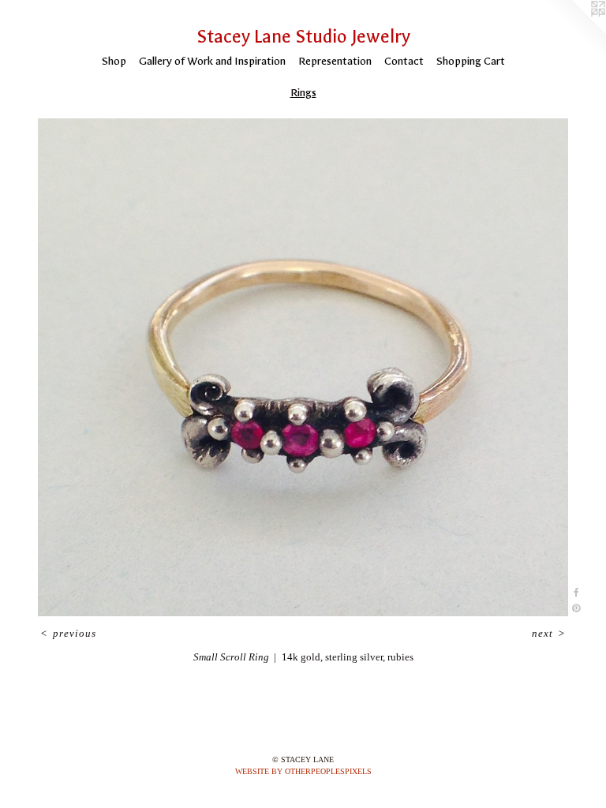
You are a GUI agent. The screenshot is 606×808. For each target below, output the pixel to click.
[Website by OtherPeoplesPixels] (574, 31)
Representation (335, 61)
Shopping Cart (470, 61)
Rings (303, 92)
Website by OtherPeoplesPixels (303, 771)
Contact (404, 61)
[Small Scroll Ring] (303, 367)
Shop (114, 61)
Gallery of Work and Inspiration (212, 61)
